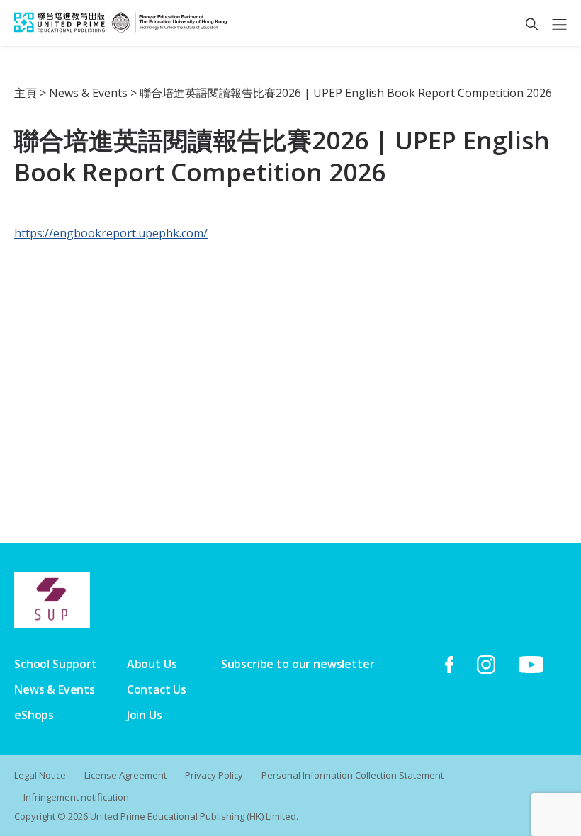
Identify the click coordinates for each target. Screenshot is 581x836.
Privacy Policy (214, 775)
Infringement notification (76, 797)
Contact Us (156, 689)
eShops (34, 715)
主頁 (25, 93)
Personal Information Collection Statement (352, 775)
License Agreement (125, 775)
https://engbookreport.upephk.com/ (111, 233)
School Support (55, 664)
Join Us (144, 715)
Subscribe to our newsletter (298, 664)
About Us (152, 664)
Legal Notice (40, 775)
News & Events (88, 93)
